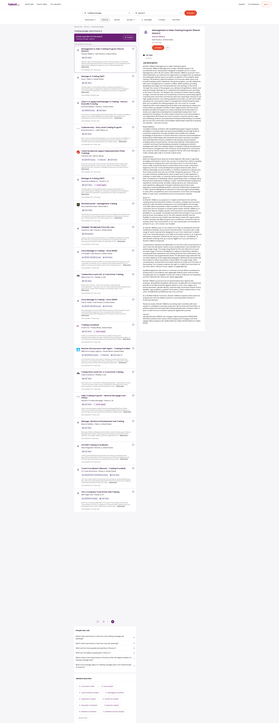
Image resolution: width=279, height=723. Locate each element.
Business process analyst (114, 711)
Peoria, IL (87, 26)
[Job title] (105, 13)
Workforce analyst (112, 699)
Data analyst (108, 686)
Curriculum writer (87, 686)
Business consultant (88, 711)
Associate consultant (89, 705)
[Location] (156, 13)
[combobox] (107, 13)
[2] (112, 621)
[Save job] (133, 49)
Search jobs (78, 26)
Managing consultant (116, 693)
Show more (85, 67)
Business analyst (112, 705)
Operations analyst (88, 699)
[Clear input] (129, 13)
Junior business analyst (90, 693)
